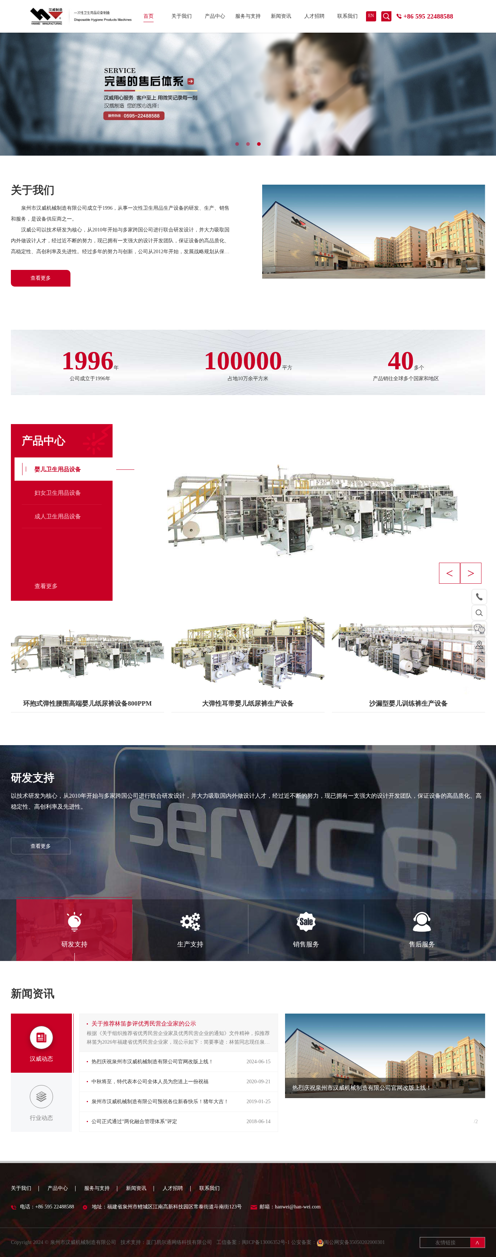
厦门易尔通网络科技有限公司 (179, 1242)
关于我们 (181, 16)
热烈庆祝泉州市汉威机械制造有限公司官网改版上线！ (153, 1061)
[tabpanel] (248, 94)
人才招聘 (314, 16)
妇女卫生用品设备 (57, 493)
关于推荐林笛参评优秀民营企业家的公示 (144, 1023)
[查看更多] (87, 651)
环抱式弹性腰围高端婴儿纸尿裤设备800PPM (87, 703)
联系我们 (347, 16)
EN (371, 15)
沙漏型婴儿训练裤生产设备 (408, 703)
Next (470, 573)
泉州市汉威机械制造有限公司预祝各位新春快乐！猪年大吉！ (160, 1101)
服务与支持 (248, 16)
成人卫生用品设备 (57, 516)
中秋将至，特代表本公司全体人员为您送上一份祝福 (150, 1081)
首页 (148, 16)
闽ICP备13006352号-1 (266, 1242)
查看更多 (41, 278)
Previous (449, 573)
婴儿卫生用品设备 (57, 469)
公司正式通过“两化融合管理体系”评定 (134, 1121)
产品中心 (215, 16)
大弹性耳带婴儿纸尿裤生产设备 (248, 703)
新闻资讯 (281, 16)
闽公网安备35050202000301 (354, 1242)
